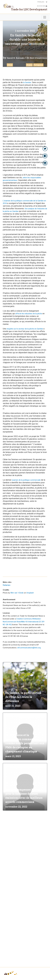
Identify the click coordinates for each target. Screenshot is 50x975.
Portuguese (38, 65)
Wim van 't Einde (16, 593)
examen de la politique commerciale (26, 480)
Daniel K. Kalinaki (16, 58)
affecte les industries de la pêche (28, 314)
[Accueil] (8, 6)
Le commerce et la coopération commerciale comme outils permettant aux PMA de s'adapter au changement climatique (24, 743)
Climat (9, 65)
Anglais (29, 65)
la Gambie (27, 82)
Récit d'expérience (38, 58)
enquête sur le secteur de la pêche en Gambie (25, 329)
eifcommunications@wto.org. (29, 648)
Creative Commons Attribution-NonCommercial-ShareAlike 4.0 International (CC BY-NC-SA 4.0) (24, 622)
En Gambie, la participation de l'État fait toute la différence (23, 697)
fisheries (6, 585)
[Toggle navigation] (44, 17)
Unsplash (30, 593)
